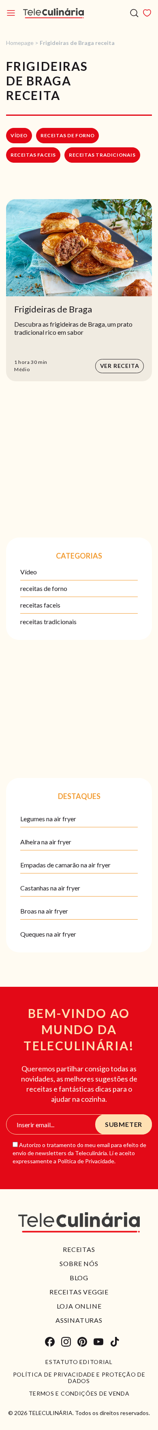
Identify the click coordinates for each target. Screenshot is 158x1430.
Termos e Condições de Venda (79, 1393)
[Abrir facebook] (50, 1342)
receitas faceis (33, 155)
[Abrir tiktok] (115, 1342)
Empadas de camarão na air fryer (65, 865)
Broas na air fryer (44, 911)
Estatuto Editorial (79, 1362)
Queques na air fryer (48, 934)
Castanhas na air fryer (50, 888)
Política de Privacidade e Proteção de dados (79, 1377)
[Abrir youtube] (98, 1342)
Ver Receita (119, 365)
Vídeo (19, 135)
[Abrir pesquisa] (134, 13)
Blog (79, 1277)
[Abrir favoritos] (147, 13)
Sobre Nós (79, 1263)
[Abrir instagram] (66, 1342)
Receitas (79, 1249)
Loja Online (79, 1306)
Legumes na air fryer (48, 818)
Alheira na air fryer (45, 842)
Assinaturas (79, 1320)
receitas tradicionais (102, 155)
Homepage (20, 42)
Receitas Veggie (79, 1292)
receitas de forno (67, 135)
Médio (22, 369)
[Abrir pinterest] (82, 1342)
